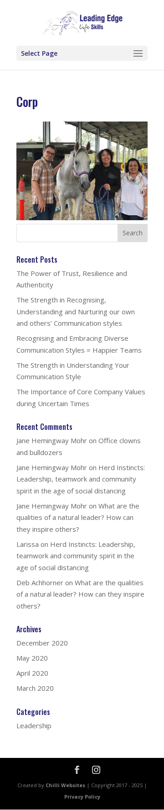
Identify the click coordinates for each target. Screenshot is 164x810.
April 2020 (32, 673)
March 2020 (35, 688)
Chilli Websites (65, 785)
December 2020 (42, 642)
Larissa (27, 544)
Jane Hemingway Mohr (51, 440)
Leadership (33, 725)
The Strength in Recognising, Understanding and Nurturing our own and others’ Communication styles (75, 311)
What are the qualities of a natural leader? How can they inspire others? (77, 517)
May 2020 (32, 657)
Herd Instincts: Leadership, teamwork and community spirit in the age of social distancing (80, 479)
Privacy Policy (82, 796)
